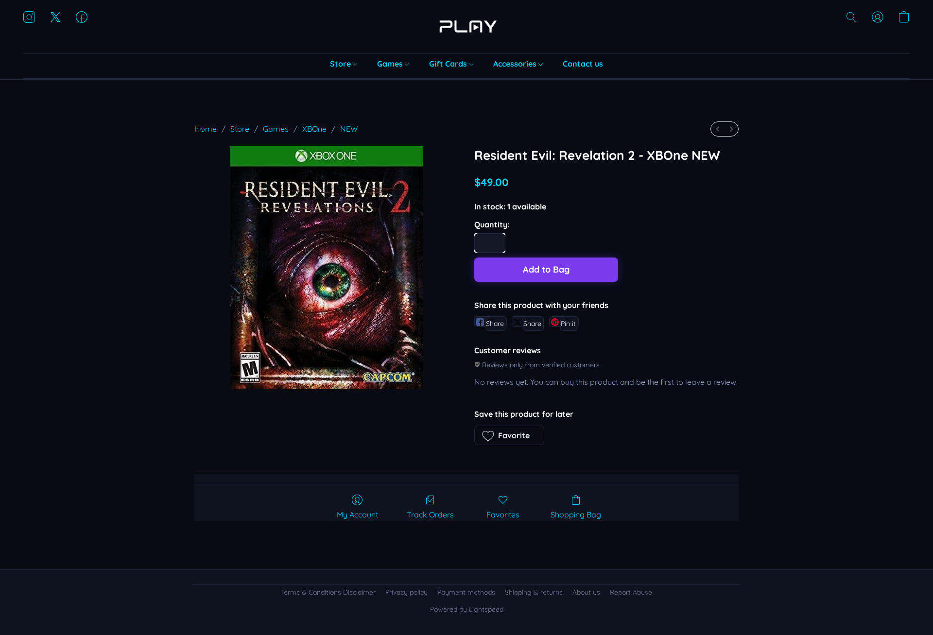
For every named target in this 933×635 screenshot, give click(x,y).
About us (586, 592)
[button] (466, 26)
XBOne (314, 129)
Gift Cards (449, 64)
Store (341, 64)
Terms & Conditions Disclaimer (328, 592)
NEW (349, 129)
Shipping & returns (534, 592)
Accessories (515, 64)
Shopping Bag (576, 514)
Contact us (583, 64)
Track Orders (430, 514)
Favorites (502, 514)
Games (391, 64)
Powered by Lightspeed (466, 609)
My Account (357, 514)
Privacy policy (406, 592)
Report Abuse (631, 592)
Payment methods (466, 592)
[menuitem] (718, 129)
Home (205, 129)
